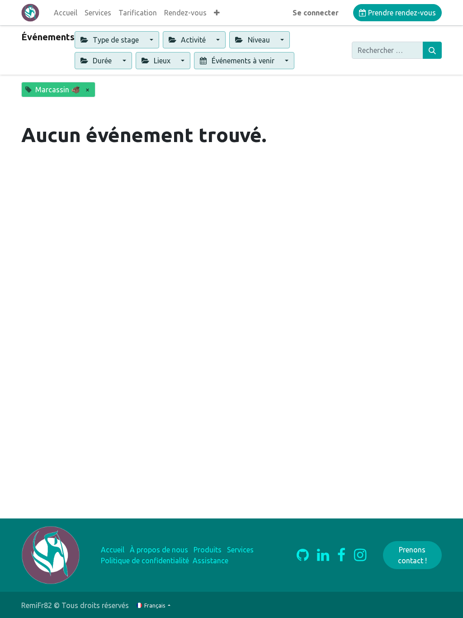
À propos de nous (159, 550)
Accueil (112, 550)
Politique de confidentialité (145, 560)
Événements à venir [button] (243, 61)
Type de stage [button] (116, 40)
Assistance (210, 560)
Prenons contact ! (412, 555)
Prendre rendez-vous (401, 13)
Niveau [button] (259, 40)
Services (240, 550)
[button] (216, 13)
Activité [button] (193, 40)
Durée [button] (102, 61)
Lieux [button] (162, 61)
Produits (208, 550)
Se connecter (316, 13)
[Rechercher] (432, 50)
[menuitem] (65, 13)
